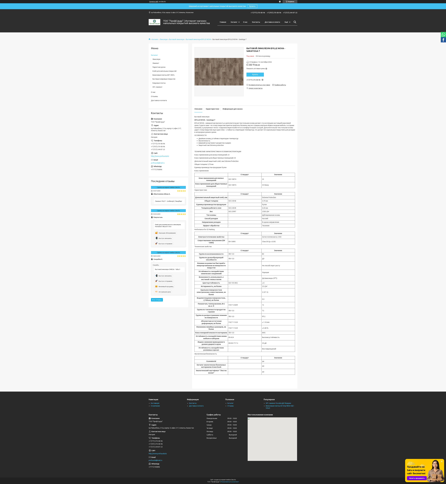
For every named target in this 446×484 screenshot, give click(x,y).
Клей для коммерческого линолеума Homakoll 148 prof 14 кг (168, 225)
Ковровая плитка (159, 83)
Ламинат (155, 63)
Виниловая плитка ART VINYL (163, 75)
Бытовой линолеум (176, 39)
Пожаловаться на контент (230, 481)
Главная (223, 22)
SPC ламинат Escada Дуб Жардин (278, 403)
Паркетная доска (158, 67)
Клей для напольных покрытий (164, 71)
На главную (155, 403)
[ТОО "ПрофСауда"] (154, 22)
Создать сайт (153, 1)
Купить (252, 6)
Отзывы (154, 96)
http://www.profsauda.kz (160, 156)
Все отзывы (157, 300)
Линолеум (164, 39)
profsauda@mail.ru (158, 163)
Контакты (256, 22)
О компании (155, 406)
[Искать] (294, 22)
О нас (245, 22)
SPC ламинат (157, 87)
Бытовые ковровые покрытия (163, 79)
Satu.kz (233, 479)
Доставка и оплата (272, 22)
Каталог (234, 22)
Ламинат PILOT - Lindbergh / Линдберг (168, 201)
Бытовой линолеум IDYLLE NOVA (198, 39)
